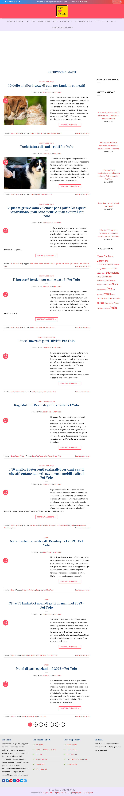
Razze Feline (49, 337)
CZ (87, 793)
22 (57, 724)
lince (37, 392)
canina (111, 257)
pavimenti (82, 525)
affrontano (33, 525)
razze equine (72, 764)
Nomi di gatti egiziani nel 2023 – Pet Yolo (46, 668)
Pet (38, 194)
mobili (76, 525)
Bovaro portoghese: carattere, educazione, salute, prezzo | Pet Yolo (108, 145)
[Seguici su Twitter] (5, 2)
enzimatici (60, 525)
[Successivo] (63, 724)
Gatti (48, 133)
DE (44, 793)
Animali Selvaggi (62, 27)
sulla (111, 303)
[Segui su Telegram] (19, 2)
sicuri (76, 264)
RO (66, 793)
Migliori (54, 133)
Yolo (50, 194)
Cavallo (65, 21)
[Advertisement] (62, 49)
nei (104, 284)
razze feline (71, 749)
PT (62, 793)
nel (41, 590)
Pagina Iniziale (15, 21)
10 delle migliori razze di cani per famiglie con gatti (46, 85)
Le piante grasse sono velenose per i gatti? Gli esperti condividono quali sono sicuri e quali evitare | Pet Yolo (46, 211)
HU (91, 793)
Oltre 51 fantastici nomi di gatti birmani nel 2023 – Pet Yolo (46, 605)
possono (99, 294)
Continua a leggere (70, 125)
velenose (86, 264)
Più (113, 290)
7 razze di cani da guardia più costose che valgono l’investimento (108, 115)
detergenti (52, 525)
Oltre (48, 655)
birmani (25, 655)
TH (80, 793)
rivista (50, 392)
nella (110, 284)
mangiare (112, 281)
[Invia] (120, 2)
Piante (67, 264)
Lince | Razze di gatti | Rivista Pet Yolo (46, 340)
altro (39, 525)
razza (100, 298)
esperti (41, 264)
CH (73, 793)
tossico (48, 327)
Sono (80, 264)
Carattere (102, 261)
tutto (102, 309)
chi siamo (39, 744)
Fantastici (32, 590)
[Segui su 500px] (17, 2)
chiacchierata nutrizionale (77, 759)
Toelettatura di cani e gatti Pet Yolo (46, 146)
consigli (99, 269)
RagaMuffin (43, 456)
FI (77, 793)
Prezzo (107, 294)
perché (104, 290)
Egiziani (25, 716)
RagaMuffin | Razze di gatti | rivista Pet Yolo (46, 405)
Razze (59, 133)
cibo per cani (72, 754)
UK (58, 793)
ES (84, 793)
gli (54, 264)
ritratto (111, 298)
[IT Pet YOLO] (62, 11)
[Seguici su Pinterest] (10, 2)
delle (38, 133)
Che (46, 525)
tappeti (9, 528)
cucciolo (108, 269)
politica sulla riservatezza (46, 749)
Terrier (116, 303)
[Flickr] (14, 2)
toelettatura (44, 194)
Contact (39, 754)
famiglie (43, 133)
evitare (46, 264)
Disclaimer (40, 764)
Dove (103, 273)
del (115, 268)
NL (51, 793)
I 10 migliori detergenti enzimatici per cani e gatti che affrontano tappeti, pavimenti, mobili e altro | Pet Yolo (46, 473)
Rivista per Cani (47, 21)
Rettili (110, 21)
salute (100, 303)
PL (47, 793)
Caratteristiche (104, 264)
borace (32, 327)
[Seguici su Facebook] (3, 2)
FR (55, 793)
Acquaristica (82, 21)
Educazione (112, 273)
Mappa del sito (41, 759)
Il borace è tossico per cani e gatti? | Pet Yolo (46, 279)
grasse (58, 264)
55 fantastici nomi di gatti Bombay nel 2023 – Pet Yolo (46, 543)
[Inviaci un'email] (7, 2)
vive (108, 309)
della (99, 272)
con (34, 133)
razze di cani (72, 744)
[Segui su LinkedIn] (12, 2)
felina (99, 277)
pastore (99, 290)
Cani (31, 133)
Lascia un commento (82, 133)
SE (70, 793)
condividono (34, 264)
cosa (104, 269)
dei (112, 269)
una (105, 308)
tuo (98, 308)
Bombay (25, 590)
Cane (100, 256)
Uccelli (99, 21)
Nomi (45, 590)
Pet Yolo (57, 92)
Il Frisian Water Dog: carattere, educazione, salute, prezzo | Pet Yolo (108, 233)
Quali (71, 264)
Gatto (30, 21)
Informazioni (103, 280)
